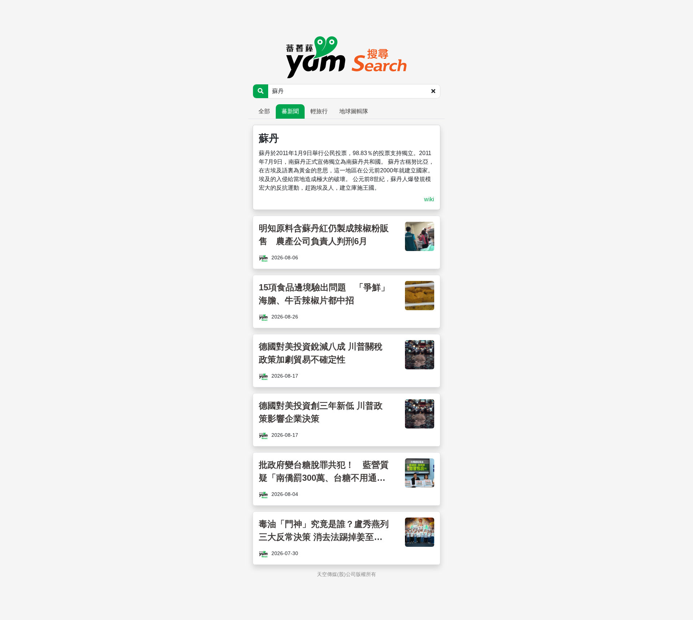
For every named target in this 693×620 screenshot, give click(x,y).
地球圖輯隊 (353, 111)
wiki (429, 199)
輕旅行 (319, 111)
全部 (264, 111)
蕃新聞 (290, 111)
